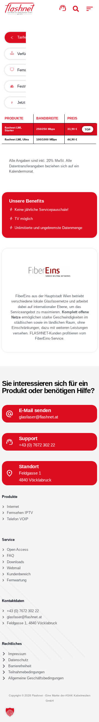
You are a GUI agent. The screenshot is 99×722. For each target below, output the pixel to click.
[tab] (18, 37)
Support (28, 438)
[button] (89, 8)
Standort (29, 466)
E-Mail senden (35, 410)
